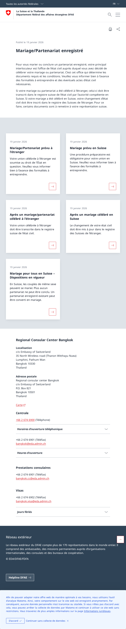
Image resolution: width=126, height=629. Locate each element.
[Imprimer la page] (110, 29)
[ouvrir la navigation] (118, 14)
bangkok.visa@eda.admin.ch (33, 501)
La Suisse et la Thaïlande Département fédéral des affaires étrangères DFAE (45, 13)
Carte (19, 405)
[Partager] (118, 29)
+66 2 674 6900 (25, 420)
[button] (120, 539)
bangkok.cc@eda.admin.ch (32, 478)
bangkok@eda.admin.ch (31, 443)
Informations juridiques (97, 611)
